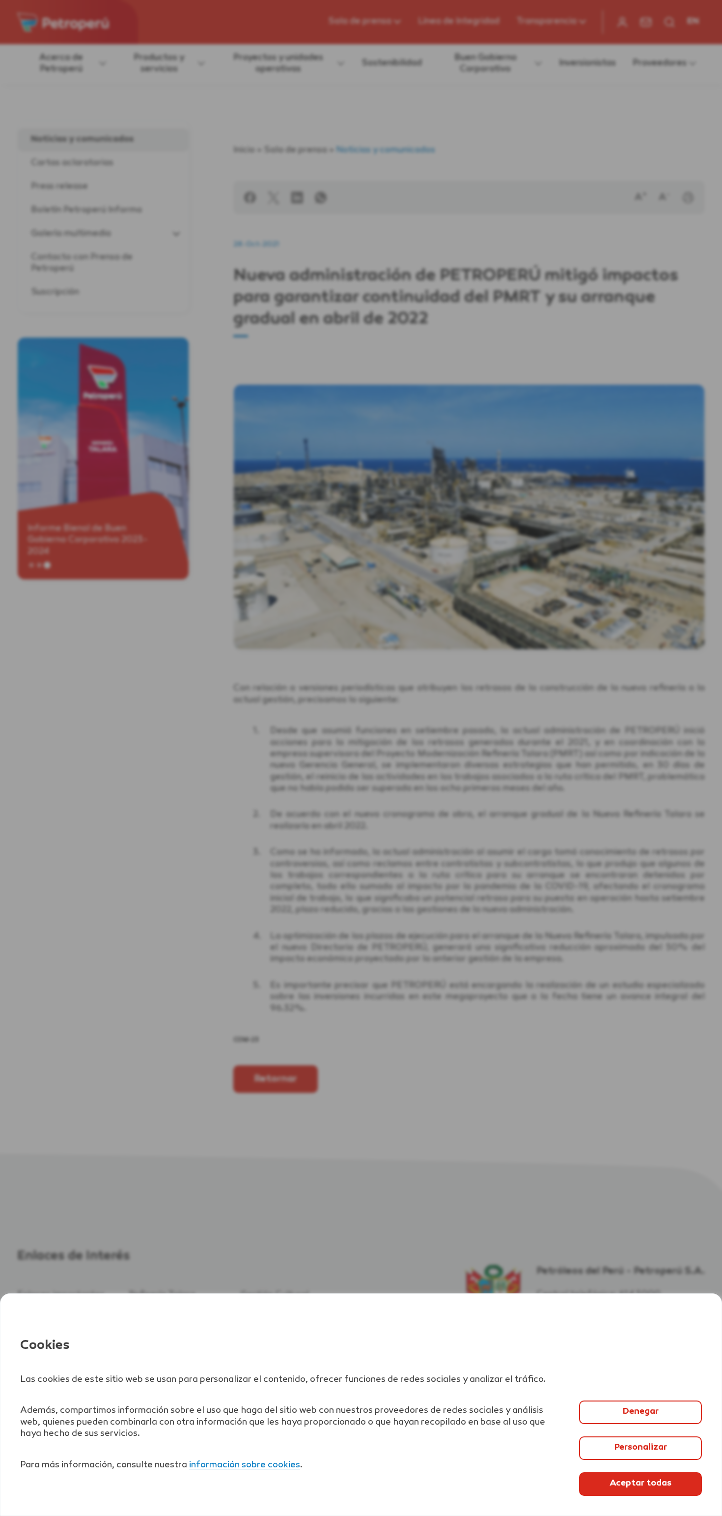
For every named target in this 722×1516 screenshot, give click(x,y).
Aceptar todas (640, 1483)
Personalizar (640, 1447)
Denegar (641, 1411)
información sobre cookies (244, 1465)
